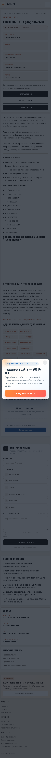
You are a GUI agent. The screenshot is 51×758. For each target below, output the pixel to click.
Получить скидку (25, 393)
